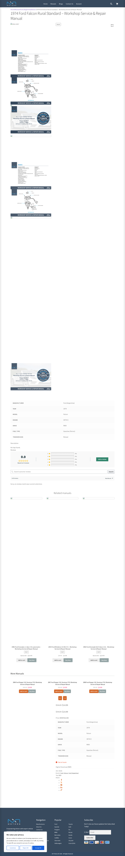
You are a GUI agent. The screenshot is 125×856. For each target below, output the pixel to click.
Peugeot (57, 829)
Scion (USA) (72, 843)
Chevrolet (57, 840)
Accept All (38, 848)
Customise (13, 848)
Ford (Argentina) (25, 9)
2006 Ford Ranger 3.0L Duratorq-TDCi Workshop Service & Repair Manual (27, 683)
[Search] (111, 4)
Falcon (33, 9)
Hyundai (56, 827)
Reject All (25, 848)
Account (79, 4)
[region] (25, 842)
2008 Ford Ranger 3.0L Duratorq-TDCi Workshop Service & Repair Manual (97, 683)
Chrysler (71, 840)
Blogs (61, 4)
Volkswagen (58, 843)
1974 (59, 775)
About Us (39, 827)
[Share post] (61, 780)
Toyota (71, 824)
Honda (70, 835)
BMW (55, 832)
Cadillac (56, 838)
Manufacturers (40, 824)
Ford (61, 773)
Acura (70, 838)
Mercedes (57, 835)
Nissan (70, 832)
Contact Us (69, 4)
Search (111, 472)
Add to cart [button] (21, 660)
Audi (70, 827)
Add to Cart (23, 691)
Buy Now (31, 660)
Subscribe (89, 838)
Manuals (53, 4)
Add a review (102, 459)
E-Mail (86, 832)
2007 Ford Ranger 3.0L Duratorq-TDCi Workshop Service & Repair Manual (62, 683)
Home (45, 4)
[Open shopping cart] (117, 4)
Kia (69, 829)
